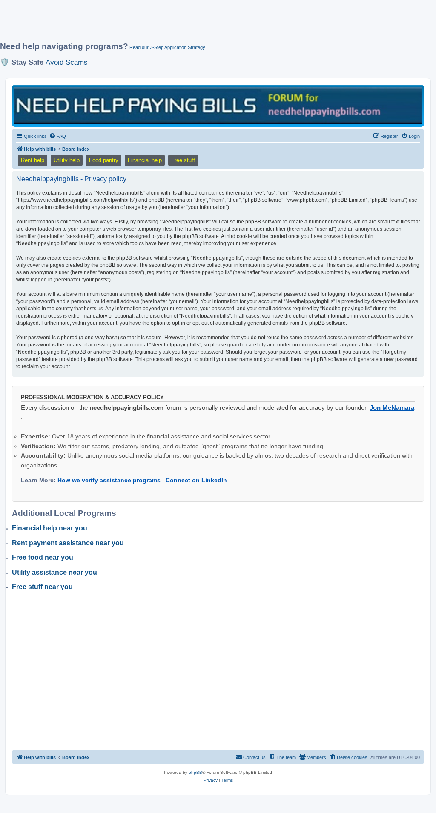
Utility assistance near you (54, 572)
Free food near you (42, 557)
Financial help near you (49, 528)
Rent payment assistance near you (68, 543)
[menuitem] (57, 136)
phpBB (195, 772)
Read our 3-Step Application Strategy (167, 47)
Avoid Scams (67, 62)
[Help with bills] (218, 105)
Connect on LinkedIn (196, 480)
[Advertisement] (206, 24)
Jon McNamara (392, 407)
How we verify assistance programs (109, 480)
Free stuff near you (42, 586)
